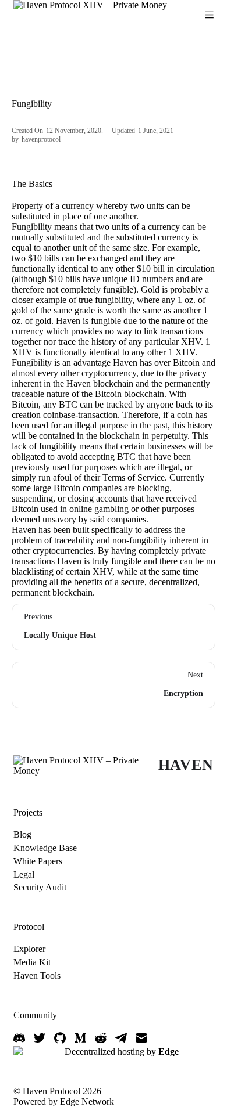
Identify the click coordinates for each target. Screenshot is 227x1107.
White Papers (37, 861)
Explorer (29, 949)
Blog (22, 834)
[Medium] (80, 1038)
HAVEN (186, 764)
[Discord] (19, 1038)
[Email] (141, 1038)
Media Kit (32, 962)
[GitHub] (60, 1038)
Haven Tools (37, 975)
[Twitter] (39, 1038)
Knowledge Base (45, 848)
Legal (23, 874)
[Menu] (209, 14)
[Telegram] (121, 1038)
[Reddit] (101, 1038)
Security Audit (39, 887)
